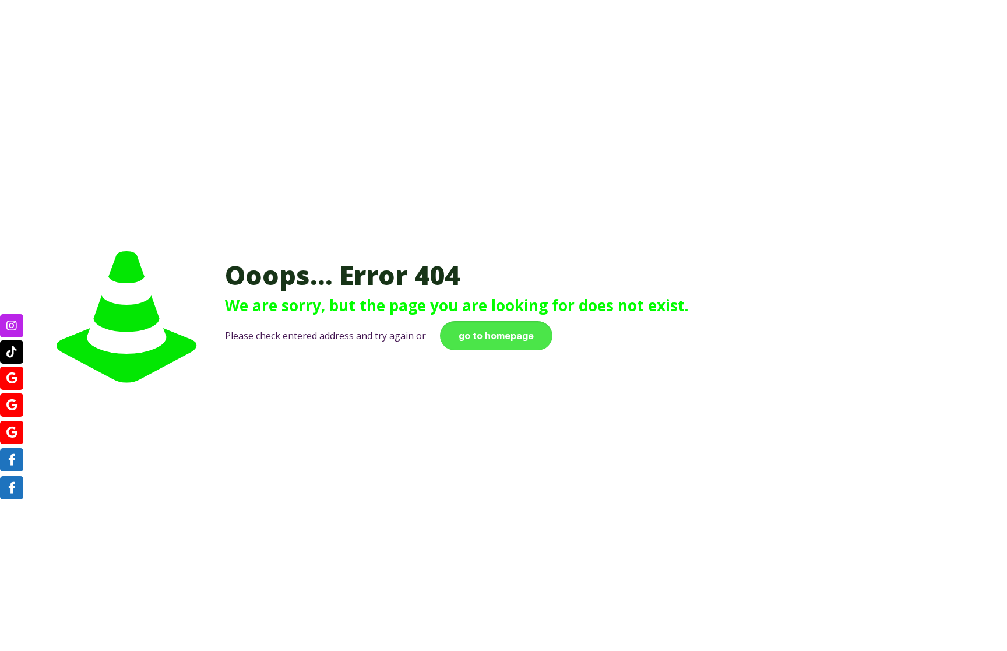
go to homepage (496, 336)
